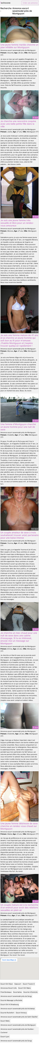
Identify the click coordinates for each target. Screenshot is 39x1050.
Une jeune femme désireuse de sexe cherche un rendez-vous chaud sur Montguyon (19, 826)
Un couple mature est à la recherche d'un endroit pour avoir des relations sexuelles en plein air (19, 907)
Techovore (5, 3)
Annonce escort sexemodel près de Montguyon (18, 1025)
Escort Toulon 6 (29, 984)
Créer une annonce (30, 3)
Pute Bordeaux (6, 992)
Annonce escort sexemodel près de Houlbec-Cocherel (17, 1030)
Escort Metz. (5, 1021)
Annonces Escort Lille (9, 988)
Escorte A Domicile (31, 992)
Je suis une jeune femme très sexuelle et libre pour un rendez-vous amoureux (17, 223)
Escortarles (17, 992)
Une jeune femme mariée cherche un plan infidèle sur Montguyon (19, 46)
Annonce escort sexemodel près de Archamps (18, 1009)
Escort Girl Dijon (7, 984)
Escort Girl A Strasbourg (10, 1004)
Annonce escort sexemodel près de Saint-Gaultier (19, 1017)
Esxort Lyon (5, 1037)
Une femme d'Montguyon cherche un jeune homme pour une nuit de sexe (18, 427)
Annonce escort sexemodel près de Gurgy (16, 1041)
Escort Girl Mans (24, 988)
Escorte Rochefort (7, 1013)
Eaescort (18, 984)
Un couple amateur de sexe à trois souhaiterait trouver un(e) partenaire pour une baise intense (19, 535)
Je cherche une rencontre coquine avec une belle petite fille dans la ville (18, 124)
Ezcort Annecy (21, 1013)
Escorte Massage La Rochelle (11, 1000)
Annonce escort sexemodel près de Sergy (16, 996)
